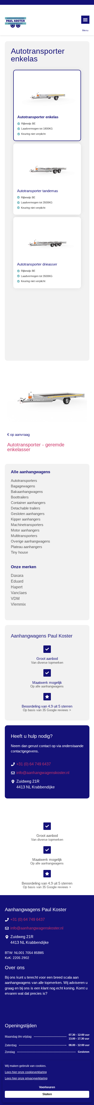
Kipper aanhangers (25, 519)
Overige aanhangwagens (30, 541)
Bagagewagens (23, 486)
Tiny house (19, 552)
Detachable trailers (25, 508)
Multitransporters (24, 536)
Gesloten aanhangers (28, 514)
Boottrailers (20, 497)
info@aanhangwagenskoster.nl (42, 773)
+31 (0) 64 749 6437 (33, 764)
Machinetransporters (27, 525)
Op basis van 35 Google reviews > (47, 710)
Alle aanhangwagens (30, 472)
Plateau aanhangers (26, 547)
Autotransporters (24, 481)
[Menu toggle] (85, 20)
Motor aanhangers (25, 530)
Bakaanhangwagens (27, 492)
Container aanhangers (28, 503)
